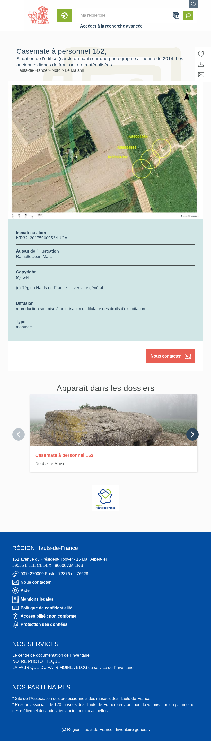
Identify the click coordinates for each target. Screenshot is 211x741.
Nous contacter (166, 356)
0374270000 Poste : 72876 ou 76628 (54, 574)
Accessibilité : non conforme (48, 616)
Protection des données (44, 624)
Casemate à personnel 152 (64, 455)
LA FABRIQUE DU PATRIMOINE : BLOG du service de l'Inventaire (73, 667)
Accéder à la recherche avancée (111, 26)
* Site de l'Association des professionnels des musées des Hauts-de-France (81, 698)
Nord (57, 70)
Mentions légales (37, 599)
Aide (25, 590)
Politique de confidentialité (46, 608)
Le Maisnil (74, 70)
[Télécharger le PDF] (201, 64)
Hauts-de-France (32, 70)
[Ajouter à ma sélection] (201, 54)
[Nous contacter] (201, 75)
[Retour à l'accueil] (12, 15)
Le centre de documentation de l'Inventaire (51, 655)
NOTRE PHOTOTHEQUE (36, 661)
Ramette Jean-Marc (34, 256)
